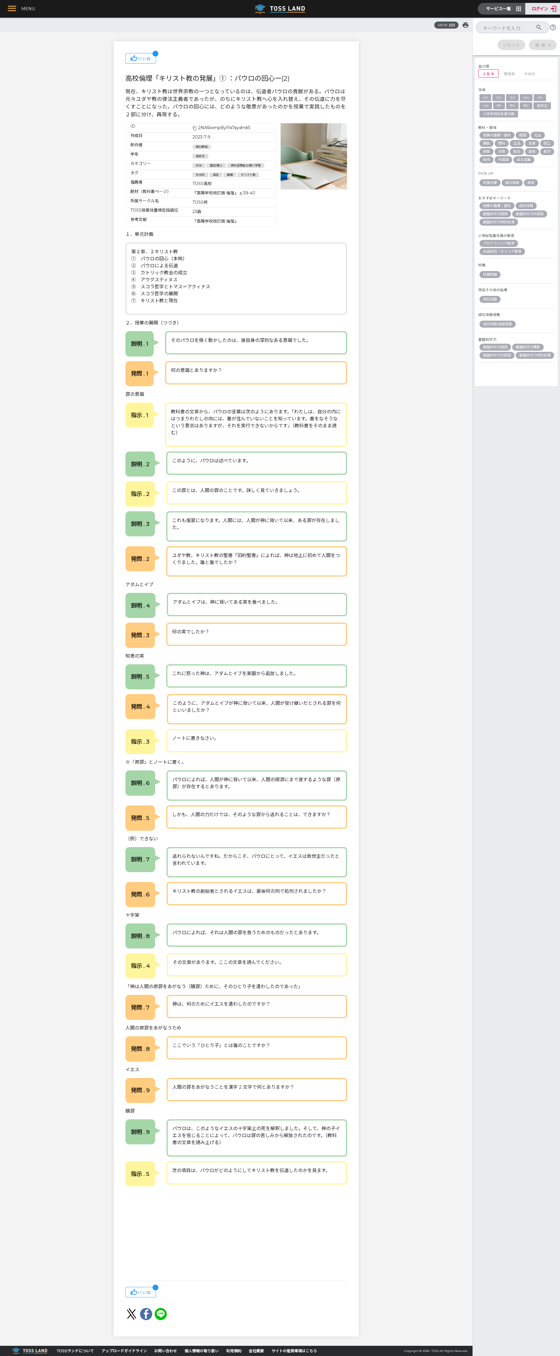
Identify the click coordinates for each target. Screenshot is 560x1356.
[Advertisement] (236, 1234)
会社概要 (256, 1351)
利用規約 (234, 1351)
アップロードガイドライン (124, 1351)
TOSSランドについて (75, 1351)
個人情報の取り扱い (202, 1351)
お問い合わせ (165, 1351)
